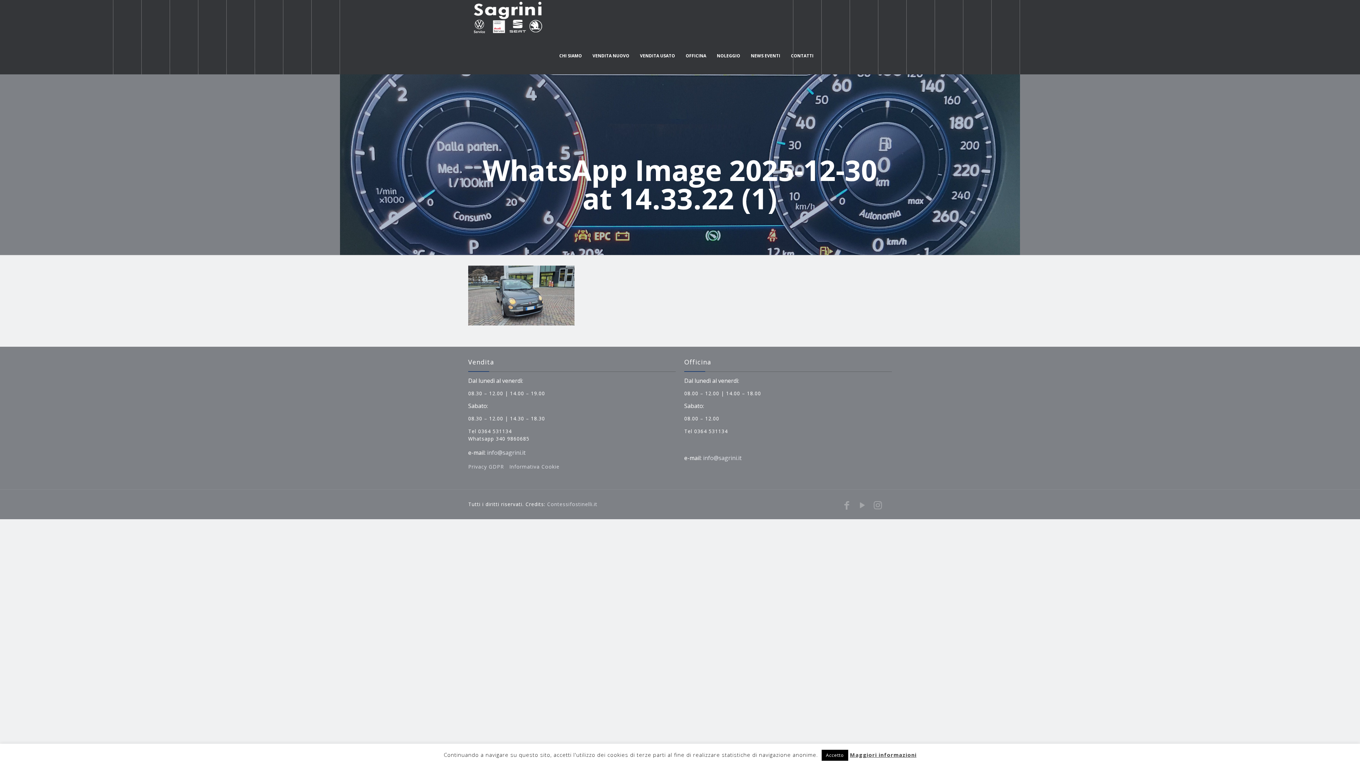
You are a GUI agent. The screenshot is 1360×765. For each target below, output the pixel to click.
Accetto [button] (835, 755)
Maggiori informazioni (883, 754)
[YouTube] (862, 504)
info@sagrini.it (506, 453)
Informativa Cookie (534, 466)
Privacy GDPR (487, 466)
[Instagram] (878, 504)
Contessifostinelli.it (572, 504)
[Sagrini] (506, 18)
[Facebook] (847, 504)
